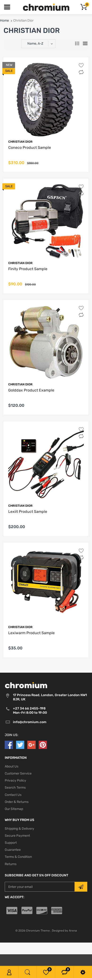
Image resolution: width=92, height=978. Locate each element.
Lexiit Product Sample (27, 512)
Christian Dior (20, 141)
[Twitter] (20, 745)
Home (4, 21)
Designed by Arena (64, 931)
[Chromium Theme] (46, 7)
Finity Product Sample (27, 269)
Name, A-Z (35, 44)
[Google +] (31, 745)
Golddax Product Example (31, 390)
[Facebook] (9, 745)
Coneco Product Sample (29, 147)
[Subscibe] (81, 887)
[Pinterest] (43, 745)
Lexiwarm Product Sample (31, 633)
